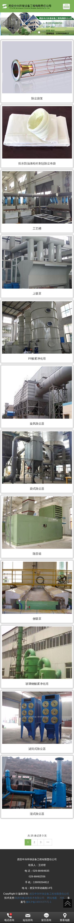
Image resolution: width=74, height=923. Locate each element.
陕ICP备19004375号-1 (38, 902)
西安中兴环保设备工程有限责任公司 (49, 893)
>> (47, 842)
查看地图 (65, 920)
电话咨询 (9, 920)
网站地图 (52, 897)
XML (62, 897)
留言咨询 (46, 920)
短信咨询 (28, 920)
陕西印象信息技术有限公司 (29, 897)
